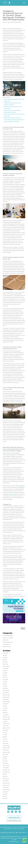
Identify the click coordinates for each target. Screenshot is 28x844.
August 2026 (5, 653)
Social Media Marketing (8, 635)
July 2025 (5, 670)
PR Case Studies (17, 22)
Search (22, 628)
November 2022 (6, 717)
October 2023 (6, 699)
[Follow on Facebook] (12, 812)
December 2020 (6, 745)
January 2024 (6, 692)
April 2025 (5, 677)
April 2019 (5, 776)
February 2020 (6, 765)
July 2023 (5, 705)
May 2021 (5, 736)
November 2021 (6, 723)
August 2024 (5, 679)
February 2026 (6, 666)
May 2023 (5, 710)
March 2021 (5, 741)
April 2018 (5, 798)
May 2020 (5, 758)
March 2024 (5, 688)
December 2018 (6, 783)
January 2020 (6, 767)
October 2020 (6, 750)
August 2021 (5, 730)
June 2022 (5, 721)
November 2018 (6, 785)
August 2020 (5, 754)
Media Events (6, 640)
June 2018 (5, 794)
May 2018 (5, 796)
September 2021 (6, 728)
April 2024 (5, 686)
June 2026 (5, 657)
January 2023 (6, 714)
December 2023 (6, 694)
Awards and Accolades (8, 637)
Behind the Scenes (7, 646)
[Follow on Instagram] (20, 812)
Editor (5, 22)
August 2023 (5, 703)
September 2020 (6, 752)
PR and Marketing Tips (8, 642)
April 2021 (5, 739)
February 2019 (6, 778)
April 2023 (5, 712)
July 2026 (5, 655)
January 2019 (6, 780)
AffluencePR (5, 453)
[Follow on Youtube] (8, 812)
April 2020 (5, 761)
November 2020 (6, 747)
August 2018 (5, 791)
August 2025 (5, 668)
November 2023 (6, 697)
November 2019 (6, 772)
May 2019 (5, 774)
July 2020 (5, 756)
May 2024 (5, 683)
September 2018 (6, 789)
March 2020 (5, 763)
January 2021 (6, 743)
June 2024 (5, 681)
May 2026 (5, 659)
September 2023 (6, 701)
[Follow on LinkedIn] (16, 812)
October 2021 (6, 725)
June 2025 (5, 672)
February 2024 (6, 690)
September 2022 (6, 719)
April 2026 (5, 661)
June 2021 (5, 734)
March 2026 (5, 664)
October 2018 (6, 787)
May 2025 (5, 675)
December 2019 (6, 769)
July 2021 (5, 732)
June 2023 (5, 708)
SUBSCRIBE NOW (14, 817)
